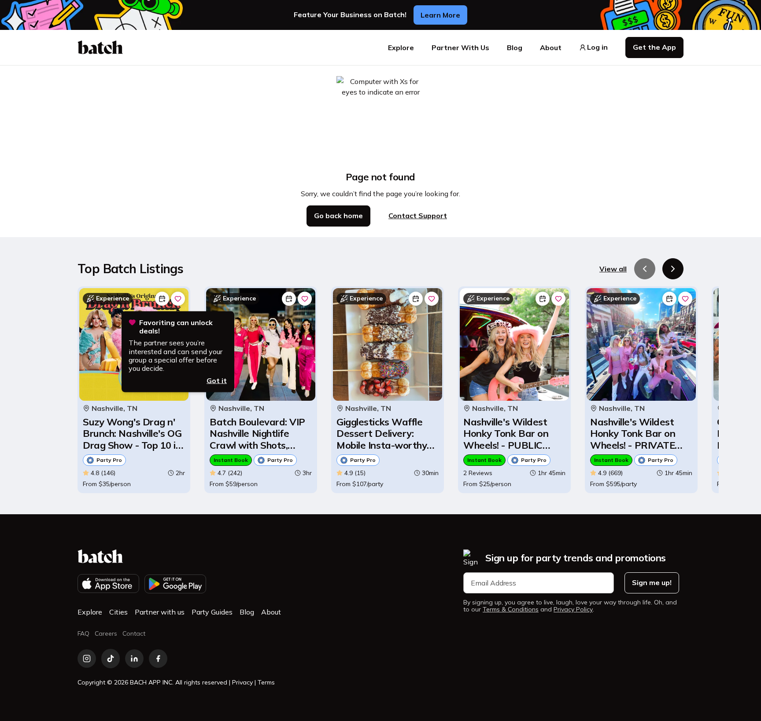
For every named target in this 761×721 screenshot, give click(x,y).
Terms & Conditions (511, 609)
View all (613, 268)
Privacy (242, 682)
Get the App (654, 47)
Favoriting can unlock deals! (176, 326)
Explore (401, 47)
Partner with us (160, 612)
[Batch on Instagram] (87, 658)
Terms (266, 682)
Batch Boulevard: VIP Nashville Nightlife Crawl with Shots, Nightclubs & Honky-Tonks (257, 433)
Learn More (440, 15)
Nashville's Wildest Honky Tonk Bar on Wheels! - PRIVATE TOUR (632, 433)
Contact (133, 633)
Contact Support (417, 215)
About (551, 47)
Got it (217, 380)
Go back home (338, 215)
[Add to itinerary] (162, 299)
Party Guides (212, 612)
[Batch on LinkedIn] (134, 658)
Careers (106, 633)
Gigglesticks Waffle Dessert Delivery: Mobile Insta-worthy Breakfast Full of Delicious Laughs (381, 433)
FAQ (83, 633)
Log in (597, 47)
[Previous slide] (644, 268)
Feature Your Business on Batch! (350, 15)
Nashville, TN (114, 408)
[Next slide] (672, 268)
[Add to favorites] (178, 299)
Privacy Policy (573, 609)
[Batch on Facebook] (158, 658)
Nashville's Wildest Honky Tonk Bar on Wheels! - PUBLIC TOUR (505, 433)
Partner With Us (460, 47)
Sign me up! (652, 582)
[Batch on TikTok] (110, 658)
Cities (118, 612)
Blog (514, 47)
